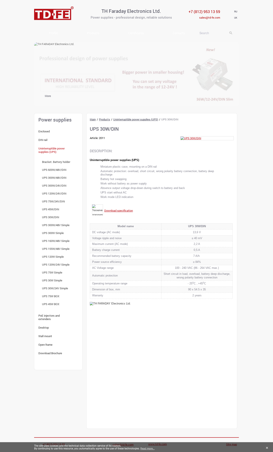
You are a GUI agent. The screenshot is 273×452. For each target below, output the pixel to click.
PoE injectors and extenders (49, 317)
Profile (53, 33)
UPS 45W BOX (50, 304)
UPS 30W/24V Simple (55, 288)
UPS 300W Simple (53, 233)
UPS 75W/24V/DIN (53, 201)
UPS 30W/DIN (50, 217)
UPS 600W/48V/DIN (54, 170)
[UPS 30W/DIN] (207, 138)
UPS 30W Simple (52, 280)
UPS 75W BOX (50, 296)
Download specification (118, 210)
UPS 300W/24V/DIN (54, 185)
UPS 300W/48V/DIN (54, 178)
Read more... (147, 448)
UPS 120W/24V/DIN (54, 193)
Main (93, 119)
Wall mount (45, 336)
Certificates (136, 33)
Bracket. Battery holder (56, 162)
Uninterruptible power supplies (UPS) (51, 150)
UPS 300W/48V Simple (56, 225)
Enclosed (44, 131)
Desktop (43, 327)
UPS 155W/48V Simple (56, 249)
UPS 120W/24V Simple (56, 264)
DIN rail (42, 140)
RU (235, 11)
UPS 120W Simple (53, 257)
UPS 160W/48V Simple (56, 241)
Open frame (45, 345)
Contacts (179, 33)
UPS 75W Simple (52, 272)
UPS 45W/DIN (50, 209)
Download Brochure (50, 353)
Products (93, 33)
